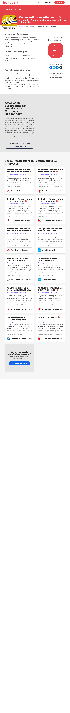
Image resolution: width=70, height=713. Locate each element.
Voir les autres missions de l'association (19, 145)
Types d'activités (30, 26)
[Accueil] (10, 2)
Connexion (48, 3)
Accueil (21, 26)
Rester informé (20, 363)
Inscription (59, 2)
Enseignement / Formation (48, 26)
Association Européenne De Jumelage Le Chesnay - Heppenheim (43, 21)
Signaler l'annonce (56, 77)
